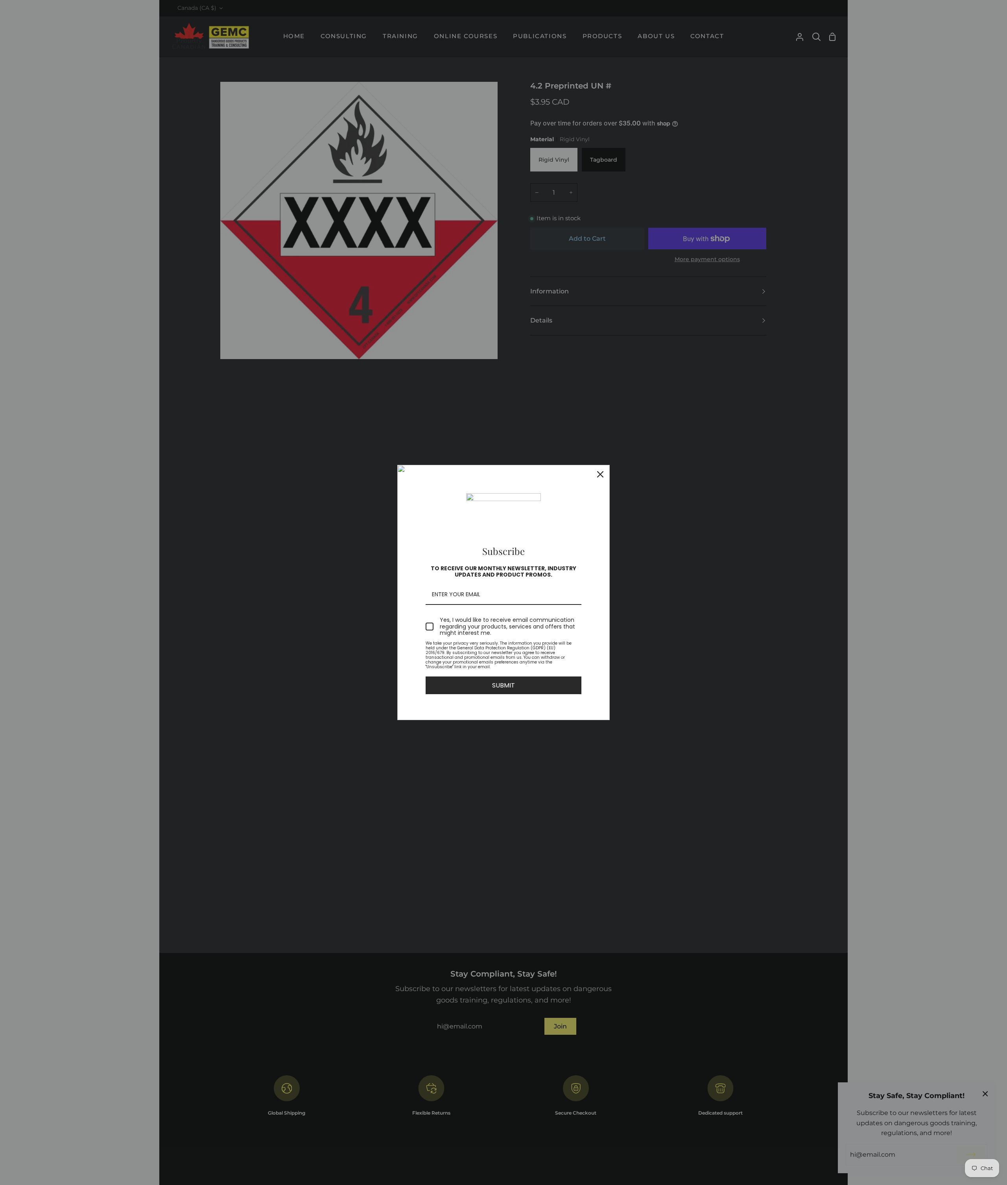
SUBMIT (503, 685)
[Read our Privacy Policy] (576, 644)
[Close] (600, 474)
